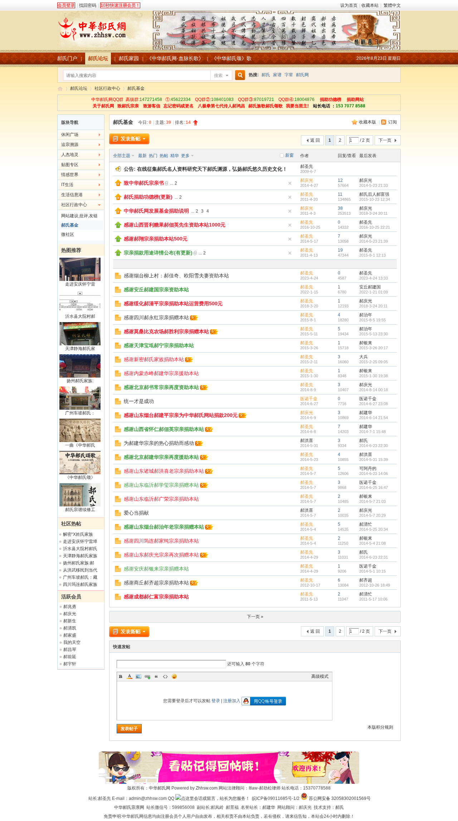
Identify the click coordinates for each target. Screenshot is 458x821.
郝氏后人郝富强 (374, 194)
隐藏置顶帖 (290, 183)
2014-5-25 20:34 (373, 529)
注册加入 (231, 700)
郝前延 (69, 656)
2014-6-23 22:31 (373, 557)
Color (129, 676)
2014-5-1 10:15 (372, 571)
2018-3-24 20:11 (373, 213)
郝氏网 (302, 74)
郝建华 (365, 412)
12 (340, 180)
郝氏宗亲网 (133, 807)
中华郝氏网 (159, 788)
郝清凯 (69, 628)
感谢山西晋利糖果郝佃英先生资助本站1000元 (174, 225)
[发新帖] (129, 138)
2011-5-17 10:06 (373, 599)
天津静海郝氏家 (80, 348)
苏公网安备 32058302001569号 (340, 798)
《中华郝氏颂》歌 (231, 58)
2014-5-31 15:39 (373, 459)
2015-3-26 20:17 (373, 348)
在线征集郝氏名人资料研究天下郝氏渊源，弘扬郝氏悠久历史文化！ (212, 169)
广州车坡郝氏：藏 (80, 577)
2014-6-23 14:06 (373, 473)
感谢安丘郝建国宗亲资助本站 (156, 289)
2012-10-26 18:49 (374, 585)
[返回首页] (229, 26)
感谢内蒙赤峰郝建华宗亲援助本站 (161, 373)
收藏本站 (370, 5)
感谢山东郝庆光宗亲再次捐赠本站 (161, 555)
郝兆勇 (69, 606)
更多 (185, 155)
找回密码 (87, 5)
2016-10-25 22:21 (374, 227)
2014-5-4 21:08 (372, 543)
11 (340, 194)
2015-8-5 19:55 (372, 320)
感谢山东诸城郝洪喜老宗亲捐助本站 (164, 471)
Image (138, 676)
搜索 (218, 75)
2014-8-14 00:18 (373, 390)
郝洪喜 (306, 440)
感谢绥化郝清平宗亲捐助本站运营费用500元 (173, 303)
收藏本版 (368, 122)
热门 (153, 155)
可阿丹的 (367, 468)
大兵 (363, 356)
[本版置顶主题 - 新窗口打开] (118, 226)
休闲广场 (69, 134)
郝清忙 (365, 524)
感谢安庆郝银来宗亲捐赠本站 (156, 569)
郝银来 (365, 342)
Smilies (174, 676)
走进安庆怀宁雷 (80, 284)
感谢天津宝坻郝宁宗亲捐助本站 (159, 345)
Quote (156, 676)
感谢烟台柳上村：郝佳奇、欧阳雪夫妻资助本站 (176, 275)
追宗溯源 (69, 144)
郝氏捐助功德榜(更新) (148, 197)
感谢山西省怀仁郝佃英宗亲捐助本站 (164, 429)
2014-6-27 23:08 (373, 404)
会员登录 (66, 5)
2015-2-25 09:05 (373, 362)
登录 (215, 700)
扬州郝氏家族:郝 (78, 562)
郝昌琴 (69, 649)
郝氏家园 (129, 58)
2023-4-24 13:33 (373, 278)
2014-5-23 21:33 (373, 185)
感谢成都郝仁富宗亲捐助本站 (156, 596)
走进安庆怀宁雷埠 (80, 541)
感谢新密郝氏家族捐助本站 (154, 359)
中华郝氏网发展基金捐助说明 (156, 211)
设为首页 (348, 5)
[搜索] (239, 75)
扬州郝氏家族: (80, 380)
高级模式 (319, 676)
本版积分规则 (380, 727)
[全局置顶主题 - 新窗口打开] (118, 184)
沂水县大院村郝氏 (80, 548)
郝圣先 (306, 166)
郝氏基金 (136, 88)
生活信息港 (72, 194)
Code (165, 676)
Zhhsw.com (207, 788)
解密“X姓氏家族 (78, 534)
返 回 (315, 140)
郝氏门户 (67, 58)
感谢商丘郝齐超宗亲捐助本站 (156, 583)
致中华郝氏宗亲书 (144, 183)
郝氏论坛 (98, 58)
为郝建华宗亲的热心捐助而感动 (159, 443)
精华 (174, 155)
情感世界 (69, 174)
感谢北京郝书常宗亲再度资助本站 (161, 387)
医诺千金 (308, 398)
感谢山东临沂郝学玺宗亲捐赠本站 (161, 485)
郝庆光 (69, 613)
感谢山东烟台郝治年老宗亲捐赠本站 (164, 527)
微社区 (67, 234)
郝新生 (69, 620)
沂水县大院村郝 (80, 316)
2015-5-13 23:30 (373, 334)
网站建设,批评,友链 (79, 215)
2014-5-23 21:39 (373, 241)
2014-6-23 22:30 (373, 445)
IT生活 (67, 184)
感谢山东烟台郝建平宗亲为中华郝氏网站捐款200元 (181, 415)
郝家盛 (69, 635)
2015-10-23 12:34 (374, 199)
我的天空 (72, 642)
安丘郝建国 (370, 287)
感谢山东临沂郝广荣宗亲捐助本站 (161, 499)
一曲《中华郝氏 (80, 445)
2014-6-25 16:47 (373, 487)
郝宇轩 (69, 663)
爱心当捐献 (136, 513)
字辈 (288, 74)
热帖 (164, 155)
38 (340, 208)
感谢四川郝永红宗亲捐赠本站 (156, 317)
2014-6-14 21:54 (373, 418)
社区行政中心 (107, 88)
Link (147, 676)
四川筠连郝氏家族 (80, 584)
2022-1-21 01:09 (373, 292)
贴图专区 (69, 164)
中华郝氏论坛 (60, 88)
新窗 (289, 155)
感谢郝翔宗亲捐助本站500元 (155, 239)
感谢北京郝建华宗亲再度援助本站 (161, 457)
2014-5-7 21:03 (372, 501)
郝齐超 (365, 580)
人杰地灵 (69, 154)
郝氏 (266, 74)
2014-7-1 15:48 (372, 431)
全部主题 (121, 155)
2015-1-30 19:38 (373, 376)
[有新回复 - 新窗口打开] (118, 277)
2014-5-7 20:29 (372, 515)
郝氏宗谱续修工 (80, 509)
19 (340, 250)
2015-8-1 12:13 (372, 255)
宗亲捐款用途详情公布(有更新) (158, 253)
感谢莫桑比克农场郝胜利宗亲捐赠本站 (166, 331)
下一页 (385, 140)
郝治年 (365, 314)
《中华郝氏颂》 (80, 477)
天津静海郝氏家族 (80, 555)
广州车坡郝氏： (80, 413)
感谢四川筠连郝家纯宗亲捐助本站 (161, 541)
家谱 (277, 74)
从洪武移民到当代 (80, 570)
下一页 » (255, 616)
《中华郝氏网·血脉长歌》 (175, 58)
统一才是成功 (139, 401)
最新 (142, 155)
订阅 (392, 122)
